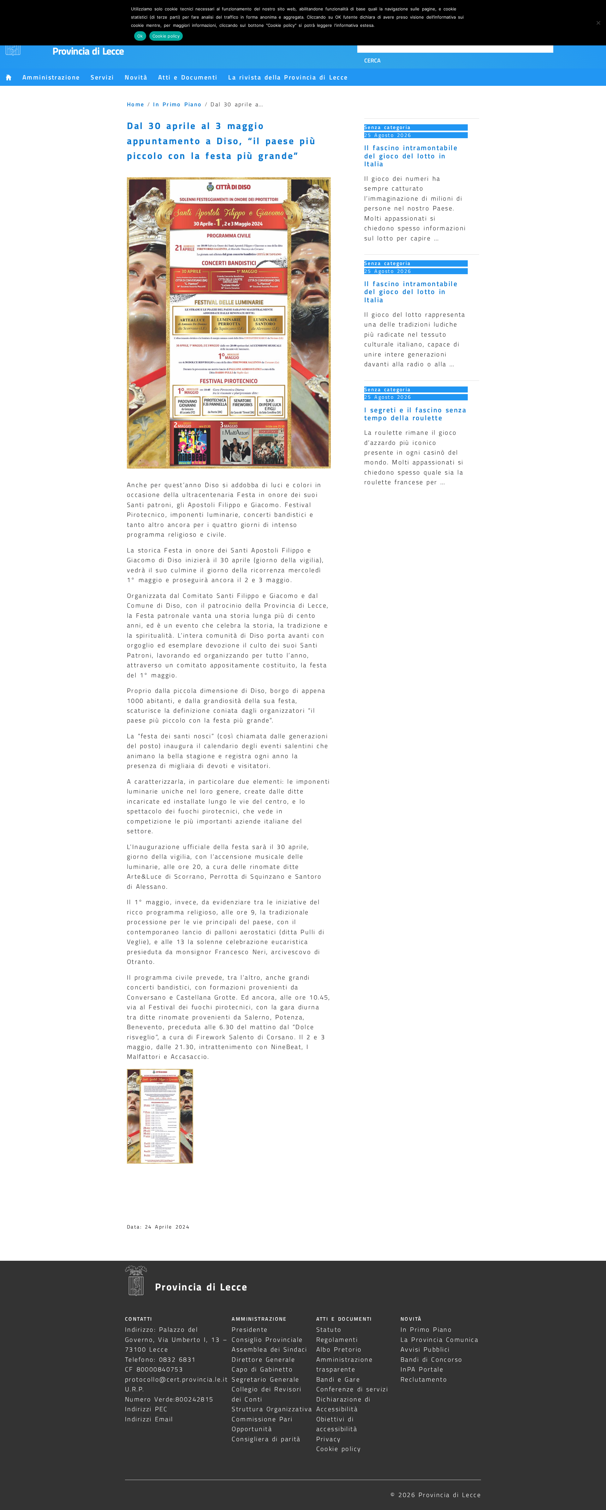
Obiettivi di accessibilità (337, 1424)
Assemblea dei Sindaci (269, 1349)
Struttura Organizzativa (272, 1409)
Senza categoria (387, 127)
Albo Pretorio (339, 1349)
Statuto (329, 1329)
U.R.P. (135, 1389)
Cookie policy (338, 1449)
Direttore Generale (263, 1359)
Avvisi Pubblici (425, 1349)
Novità (136, 77)
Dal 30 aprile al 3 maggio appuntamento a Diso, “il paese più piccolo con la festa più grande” (221, 140)
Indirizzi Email (149, 1419)
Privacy (328, 1439)
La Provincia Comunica (440, 1339)
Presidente (250, 1329)
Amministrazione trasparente (344, 1364)
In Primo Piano (177, 104)
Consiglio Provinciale (267, 1339)
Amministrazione (51, 77)
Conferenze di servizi (352, 1389)
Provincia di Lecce (88, 50)
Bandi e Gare (338, 1379)
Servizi (102, 77)
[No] (598, 23)
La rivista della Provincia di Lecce (288, 77)
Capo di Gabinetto (262, 1369)
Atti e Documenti (187, 77)
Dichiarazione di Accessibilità (343, 1404)
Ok (140, 35)
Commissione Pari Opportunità (262, 1424)
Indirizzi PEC (146, 1409)
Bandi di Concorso (432, 1359)
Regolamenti (337, 1339)
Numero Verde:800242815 (169, 1399)
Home (136, 104)
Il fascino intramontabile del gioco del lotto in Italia (411, 155)
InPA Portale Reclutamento (424, 1374)
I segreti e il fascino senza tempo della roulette (415, 414)
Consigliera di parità (266, 1439)
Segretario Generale (265, 1379)
